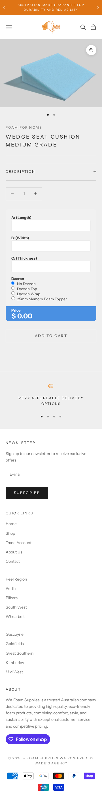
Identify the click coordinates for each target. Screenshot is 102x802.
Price (15, 310)
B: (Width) (20, 238)
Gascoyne (15, 634)
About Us (14, 552)
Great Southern (19, 653)
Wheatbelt (15, 616)
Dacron (17, 278)
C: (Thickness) (24, 258)
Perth (11, 588)
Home (11, 523)
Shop (10, 533)
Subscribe (27, 492)
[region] (51, 395)
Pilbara (12, 597)
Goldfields (15, 643)
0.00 (24, 316)
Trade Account (18, 542)
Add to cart (51, 335)
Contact (13, 561)
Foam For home (24, 127)
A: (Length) (21, 217)
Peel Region (16, 579)
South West (16, 607)
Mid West (14, 671)
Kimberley (15, 662)
